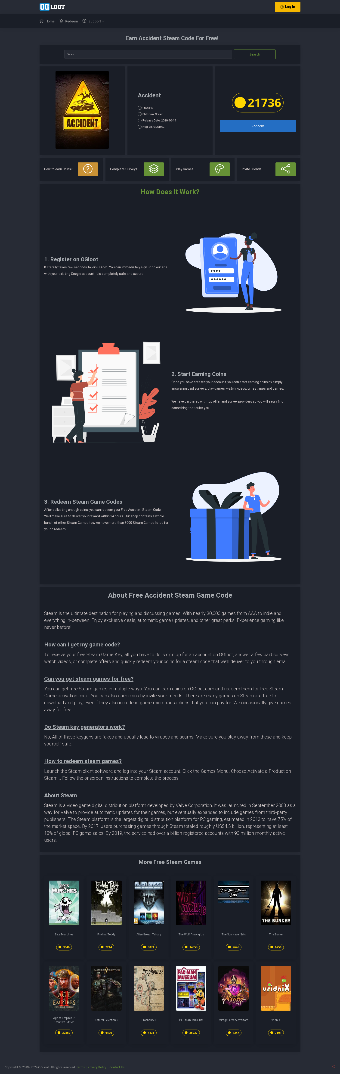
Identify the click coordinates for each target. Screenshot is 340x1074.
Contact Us (116, 1067)
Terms (80, 1067)
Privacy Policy (97, 1067)
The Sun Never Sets (233, 934)
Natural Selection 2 (106, 1020)
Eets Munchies (64, 934)
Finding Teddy (106, 934)
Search (255, 54)
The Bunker (276, 934)
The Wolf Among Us (191, 934)
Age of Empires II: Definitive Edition (64, 1020)
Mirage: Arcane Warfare (233, 1020)
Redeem (257, 126)
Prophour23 (149, 1020)
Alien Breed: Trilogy (148, 934)
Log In (290, 7)
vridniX (276, 1020)
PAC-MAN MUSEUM (191, 1020)
